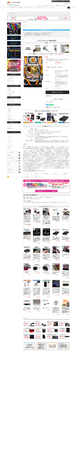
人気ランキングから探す (11, 80)
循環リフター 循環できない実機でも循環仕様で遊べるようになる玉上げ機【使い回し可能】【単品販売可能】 (56, 218)
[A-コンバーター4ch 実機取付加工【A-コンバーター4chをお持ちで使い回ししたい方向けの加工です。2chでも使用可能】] (46, 249)
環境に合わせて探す (10, 99)
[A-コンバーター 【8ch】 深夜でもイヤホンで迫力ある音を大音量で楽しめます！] (56, 232)
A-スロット (9, 134)
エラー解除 (9, 126)
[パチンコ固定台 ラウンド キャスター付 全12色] (65, 249)
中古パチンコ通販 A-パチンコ (11, 4)
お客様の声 (64, 5)
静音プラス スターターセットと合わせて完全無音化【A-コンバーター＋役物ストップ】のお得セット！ (36, 218)
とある (39, 13)
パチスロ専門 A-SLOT (11, 152)
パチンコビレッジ (10, 144)
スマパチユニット (23, 13)
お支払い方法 (52, 346)
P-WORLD (9, 140)
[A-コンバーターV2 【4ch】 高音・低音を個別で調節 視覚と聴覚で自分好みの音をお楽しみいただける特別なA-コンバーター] (46, 232)
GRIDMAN (42, 13)
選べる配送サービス (41, 346)
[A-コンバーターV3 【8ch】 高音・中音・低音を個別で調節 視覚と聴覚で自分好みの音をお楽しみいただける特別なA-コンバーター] (36, 232)
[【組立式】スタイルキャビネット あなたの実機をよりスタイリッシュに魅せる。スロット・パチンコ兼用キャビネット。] (65, 267)
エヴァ (28, 13)
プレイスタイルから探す (11, 101)
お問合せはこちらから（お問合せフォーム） (60, 1)
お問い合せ (60, 5)
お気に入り (39, 5)
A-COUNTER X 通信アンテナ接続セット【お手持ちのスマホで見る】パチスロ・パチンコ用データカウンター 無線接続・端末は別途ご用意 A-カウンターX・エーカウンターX (27, 292)
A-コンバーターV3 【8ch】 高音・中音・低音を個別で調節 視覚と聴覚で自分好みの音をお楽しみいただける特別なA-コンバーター (36, 239)
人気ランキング (30, 7)
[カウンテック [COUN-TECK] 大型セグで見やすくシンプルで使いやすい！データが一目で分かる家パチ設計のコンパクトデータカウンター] (56, 283)
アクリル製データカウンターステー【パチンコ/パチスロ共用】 (36, 308)
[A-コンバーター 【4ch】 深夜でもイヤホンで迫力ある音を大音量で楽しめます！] (65, 232)
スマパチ (18, 13)
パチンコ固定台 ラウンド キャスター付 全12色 (65, 255)
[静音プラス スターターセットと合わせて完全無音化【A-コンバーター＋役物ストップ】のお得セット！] (36, 211)
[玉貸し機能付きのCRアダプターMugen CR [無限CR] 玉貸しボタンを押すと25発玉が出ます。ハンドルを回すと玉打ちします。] (56, 303)
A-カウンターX (10, 136)
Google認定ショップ (10, 169)
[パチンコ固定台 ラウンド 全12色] (27, 267)
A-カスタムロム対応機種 (11, 92)
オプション (39, 7)
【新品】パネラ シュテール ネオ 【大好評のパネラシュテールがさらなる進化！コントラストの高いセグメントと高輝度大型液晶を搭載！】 (65, 291)
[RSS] (8, 176)
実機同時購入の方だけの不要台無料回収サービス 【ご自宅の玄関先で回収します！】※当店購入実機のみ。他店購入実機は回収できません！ (65, 310)
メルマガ (9, 166)
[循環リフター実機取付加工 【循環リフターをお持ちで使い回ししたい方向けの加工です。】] (65, 211)
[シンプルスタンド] (36, 267)
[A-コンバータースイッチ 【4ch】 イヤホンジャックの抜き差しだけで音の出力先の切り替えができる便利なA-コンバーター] (27, 249)
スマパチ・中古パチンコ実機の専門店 (13, 5)
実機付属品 (9, 110)
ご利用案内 (57, 5)
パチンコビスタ (10, 142)
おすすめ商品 (25, 26)
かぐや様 (51, 13)
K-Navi (9, 148)
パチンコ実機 (12, 7)
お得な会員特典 (10, 106)
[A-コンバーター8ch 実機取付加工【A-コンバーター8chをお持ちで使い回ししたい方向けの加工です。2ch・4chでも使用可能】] (36, 249)
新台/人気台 (21, 7)
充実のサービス (29, 346)
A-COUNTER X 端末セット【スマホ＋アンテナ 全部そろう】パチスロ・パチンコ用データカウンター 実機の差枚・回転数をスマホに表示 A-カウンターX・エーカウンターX (46, 292)
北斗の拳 (55, 13)
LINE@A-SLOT (10, 155)
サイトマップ (68, 5)
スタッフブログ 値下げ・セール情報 (13, 160)
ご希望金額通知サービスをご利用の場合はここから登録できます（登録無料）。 (46, 191)
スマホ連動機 (9, 94)
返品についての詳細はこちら (50, 101)
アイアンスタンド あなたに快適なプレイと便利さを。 (56, 272)
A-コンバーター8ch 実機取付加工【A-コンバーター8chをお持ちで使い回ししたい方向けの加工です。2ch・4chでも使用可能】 (36, 257)
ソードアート (31, 13)
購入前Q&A (9, 108)
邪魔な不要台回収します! (63, 346)
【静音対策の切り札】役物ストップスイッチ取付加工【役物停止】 (27, 237)
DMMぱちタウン (10, 146)
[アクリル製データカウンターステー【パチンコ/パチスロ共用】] (36, 303)
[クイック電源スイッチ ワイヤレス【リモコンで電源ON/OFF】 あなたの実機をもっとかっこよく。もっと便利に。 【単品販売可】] (56, 249)
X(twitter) (9, 163)
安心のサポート (10, 124)
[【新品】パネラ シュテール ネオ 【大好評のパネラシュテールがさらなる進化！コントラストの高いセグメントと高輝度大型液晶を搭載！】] (65, 283)
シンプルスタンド (36, 271)
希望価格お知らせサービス (11, 119)
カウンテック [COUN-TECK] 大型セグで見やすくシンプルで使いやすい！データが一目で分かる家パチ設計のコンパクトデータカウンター (56, 291)
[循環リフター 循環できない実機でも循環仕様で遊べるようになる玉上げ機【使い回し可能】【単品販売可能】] (56, 211)
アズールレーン (47, 13)
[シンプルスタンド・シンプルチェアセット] (46, 267)
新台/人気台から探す (10, 78)
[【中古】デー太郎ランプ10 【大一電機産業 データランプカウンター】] (27, 303)
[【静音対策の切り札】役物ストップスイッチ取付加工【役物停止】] (27, 232)
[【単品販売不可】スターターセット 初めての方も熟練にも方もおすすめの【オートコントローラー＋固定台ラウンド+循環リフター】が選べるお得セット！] (27, 211)
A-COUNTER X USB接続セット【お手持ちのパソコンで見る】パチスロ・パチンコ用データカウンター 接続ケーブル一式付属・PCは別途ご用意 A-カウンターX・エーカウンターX (36, 292)
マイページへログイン (52, 5)
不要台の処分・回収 (10, 128)
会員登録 (47, 5)
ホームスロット (10, 138)
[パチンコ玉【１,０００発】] (46, 303)
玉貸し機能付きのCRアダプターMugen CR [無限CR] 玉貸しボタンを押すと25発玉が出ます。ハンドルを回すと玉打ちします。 (56, 310)
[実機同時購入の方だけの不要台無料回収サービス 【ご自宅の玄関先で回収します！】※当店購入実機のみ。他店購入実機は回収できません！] (65, 303)
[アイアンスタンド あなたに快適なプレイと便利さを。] (56, 267)
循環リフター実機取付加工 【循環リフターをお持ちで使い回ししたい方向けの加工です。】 (65, 218)
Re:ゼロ (35, 13)
